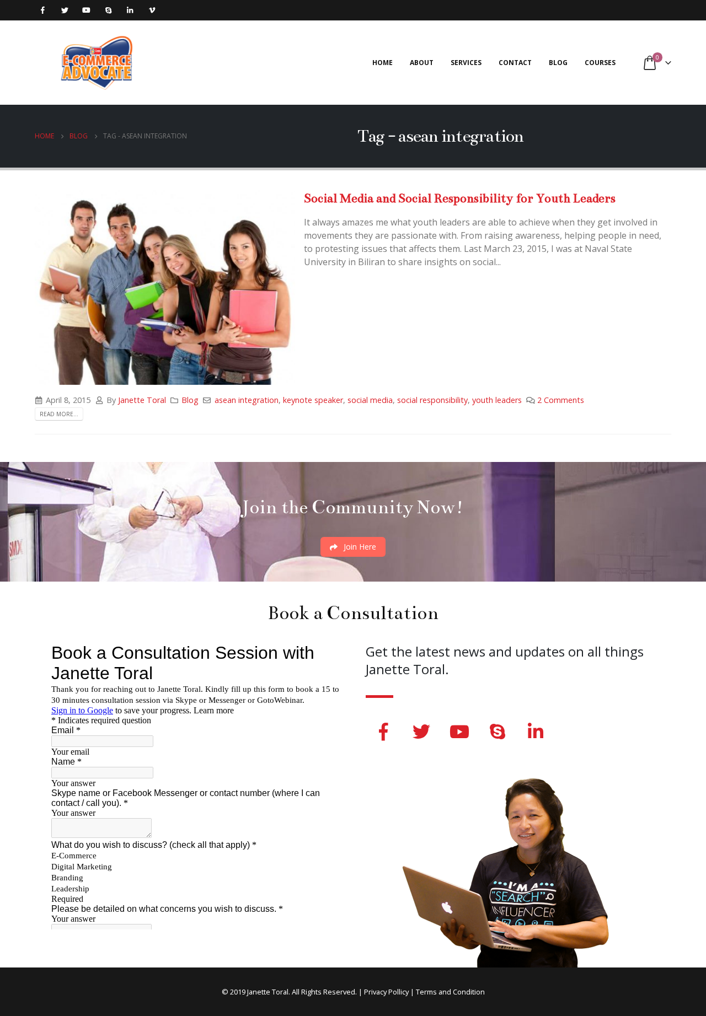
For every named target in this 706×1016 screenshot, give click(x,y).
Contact (515, 62)
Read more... (59, 414)
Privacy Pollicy (386, 992)
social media (370, 400)
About (422, 62)
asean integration (247, 400)
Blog (558, 62)
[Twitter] (65, 10)
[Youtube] (86, 10)
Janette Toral (142, 400)
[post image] (165, 287)
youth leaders (497, 400)
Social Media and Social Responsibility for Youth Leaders (460, 198)
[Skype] (108, 10)
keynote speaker (313, 400)
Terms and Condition (450, 992)
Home (382, 62)
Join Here (358, 546)
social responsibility (432, 400)
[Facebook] (43, 10)
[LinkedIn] (130, 10)
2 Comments (560, 400)
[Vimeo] (152, 10)
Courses (600, 62)
